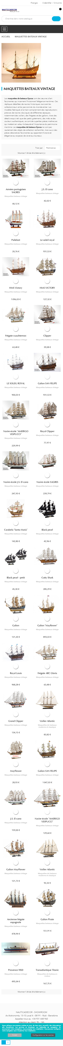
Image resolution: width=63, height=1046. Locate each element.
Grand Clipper (15, 721)
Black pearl (47, 529)
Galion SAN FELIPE (47, 383)
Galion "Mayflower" (47, 625)
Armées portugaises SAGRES (16, 191)
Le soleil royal (47, 240)
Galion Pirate (47, 919)
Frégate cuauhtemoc (15, 335)
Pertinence (51, 148)
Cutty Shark (47, 577)
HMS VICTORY (47, 287)
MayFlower (16, 771)
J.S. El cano (47, 189)
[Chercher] (56, 18)
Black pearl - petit (16, 577)
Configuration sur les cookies (43, 1035)
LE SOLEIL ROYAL (16, 383)
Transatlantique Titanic (47, 970)
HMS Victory (15, 287)
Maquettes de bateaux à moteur (47, 975)
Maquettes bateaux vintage (16, 196)
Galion (15, 625)
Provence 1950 (15, 970)
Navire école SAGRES (47, 482)
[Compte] (54, 10)
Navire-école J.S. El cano (15, 482)
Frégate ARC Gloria (47, 673)
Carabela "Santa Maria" (15, 529)
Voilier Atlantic (47, 721)
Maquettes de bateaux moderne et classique (47, 726)
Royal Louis (16, 673)
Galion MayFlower (15, 869)
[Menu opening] (4, 29)
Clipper (47, 335)
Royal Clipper (47, 431)
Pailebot (15, 240)
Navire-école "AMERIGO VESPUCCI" (15, 433)
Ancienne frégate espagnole (15, 921)
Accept (14, 1035)
